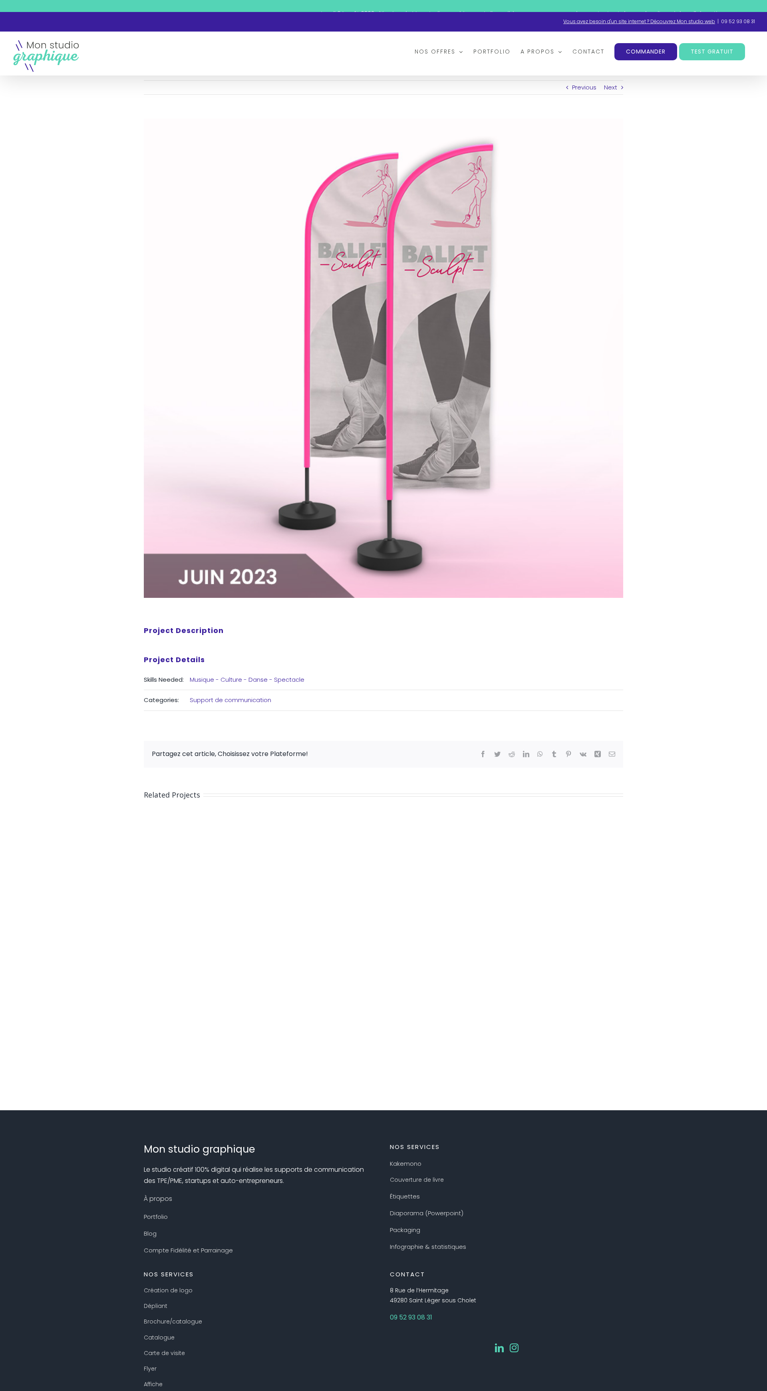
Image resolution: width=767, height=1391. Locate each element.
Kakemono (405, 1163)
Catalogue (159, 1337)
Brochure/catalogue (173, 1322)
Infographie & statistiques (428, 1246)
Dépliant (155, 1306)
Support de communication (230, 700)
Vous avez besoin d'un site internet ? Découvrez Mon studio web (639, 21)
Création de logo (168, 1290)
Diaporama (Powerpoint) (426, 1213)
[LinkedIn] (499, 1347)
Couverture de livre (417, 1180)
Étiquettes (405, 1196)
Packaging (405, 1230)
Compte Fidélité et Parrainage (188, 1250)
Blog (150, 1233)
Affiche (153, 1384)
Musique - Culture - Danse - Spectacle (247, 679)
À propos (158, 1198)
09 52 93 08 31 (738, 21)
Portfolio (156, 1216)
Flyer (150, 1369)
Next (610, 87)
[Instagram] (514, 1347)
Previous (584, 87)
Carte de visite (164, 1353)
